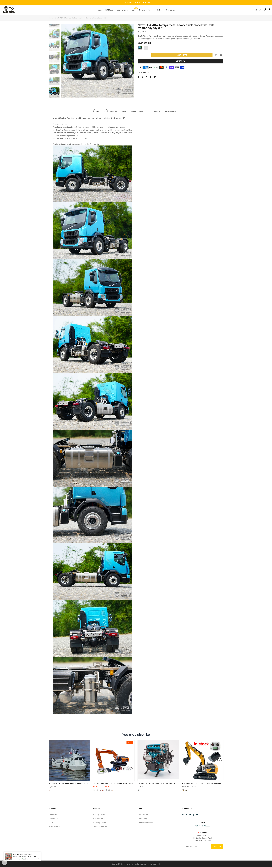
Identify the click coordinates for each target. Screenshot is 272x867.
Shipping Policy (137, 111)
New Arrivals (144, 10)
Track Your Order (56, 827)
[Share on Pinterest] (147, 77)
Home (99, 10)
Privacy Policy (170, 111)
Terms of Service (100, 827)
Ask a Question (143, 72)
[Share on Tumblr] (151, 77)
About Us (53, 815)
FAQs (124, 111)
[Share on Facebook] (139, 77)
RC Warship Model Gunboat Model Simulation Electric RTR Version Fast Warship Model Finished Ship (89, 783)
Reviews (113, 111)
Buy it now (180, 61)
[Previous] (64, 61)
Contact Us (170, 10)
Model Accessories (145, 823)
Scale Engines (122, 10)
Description (100, 111)
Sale (134, 9)
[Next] (131, 61)
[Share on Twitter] (143, 77)
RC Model (109, 10)
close (4, 2)
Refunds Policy (154, 111)
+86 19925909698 (202, 826)
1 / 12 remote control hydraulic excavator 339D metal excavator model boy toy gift (18, 856)
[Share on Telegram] (155, 77)
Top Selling (157, 10)
